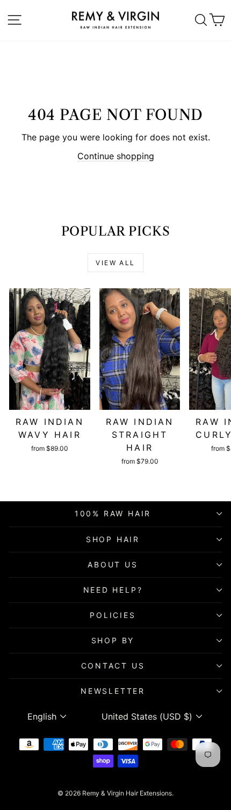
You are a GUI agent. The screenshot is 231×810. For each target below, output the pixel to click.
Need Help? (113, 589)
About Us (113, 564)
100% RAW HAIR (113, 513)
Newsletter (113, 690)
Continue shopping (115, 156)
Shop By (113, 640)
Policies (112, 615)
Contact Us (113, 665)
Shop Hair (113, 539)
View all (115, 263)
